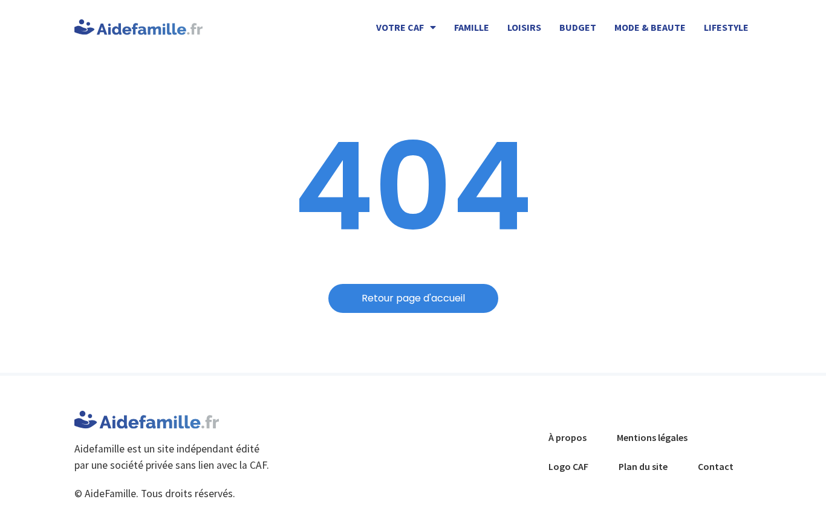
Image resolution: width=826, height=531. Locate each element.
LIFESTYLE (726, 27)
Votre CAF (400, 27)
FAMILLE (471, 27)
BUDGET (577, 27)
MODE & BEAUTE (650, 27)
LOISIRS (524, 27)
